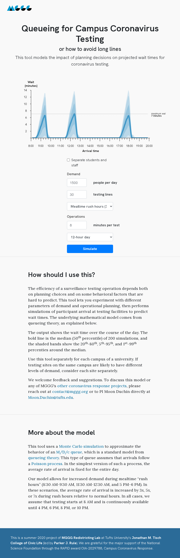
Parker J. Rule (65, 543)
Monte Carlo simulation (81, 446)
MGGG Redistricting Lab (81, 537)
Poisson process (46, 463)
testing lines (103, 194)
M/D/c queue (69, 452)
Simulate (90, 248)
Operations (76, 216)
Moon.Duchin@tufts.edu (50, 397)
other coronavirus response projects (92, 385)
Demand (73, 174)
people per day (105, 182)
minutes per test (106, 225)
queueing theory (43, 457)
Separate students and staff (88, 163)
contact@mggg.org (70, 391)
